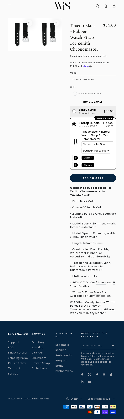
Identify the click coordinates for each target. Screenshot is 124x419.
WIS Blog (37, 347)
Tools (97, 292)
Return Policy (17, 363)
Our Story (38, 342)
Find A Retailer (18, 352)
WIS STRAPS (23, 398)
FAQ (11, 347)
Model (73, 73)
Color (73, 87)
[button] (97, 6)
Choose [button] (88, 157)
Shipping (75, 56)
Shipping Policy (18, 358)
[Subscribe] (114, 345)
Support (13, 342)
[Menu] (10, 6)
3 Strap (101, 282)
